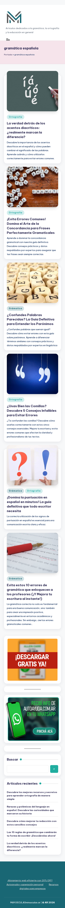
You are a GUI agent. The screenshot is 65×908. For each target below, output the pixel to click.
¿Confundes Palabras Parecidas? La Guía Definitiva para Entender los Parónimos (30, 319)
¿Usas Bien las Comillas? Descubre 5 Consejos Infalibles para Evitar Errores (31, 410)
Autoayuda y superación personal (24, 884)
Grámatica (15, 308)
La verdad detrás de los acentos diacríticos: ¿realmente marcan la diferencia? (27, 847)
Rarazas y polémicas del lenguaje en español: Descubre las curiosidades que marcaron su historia (30, 810)
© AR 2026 (48, 902)
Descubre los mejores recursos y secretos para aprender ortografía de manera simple (32, 796)
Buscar (12, 759)
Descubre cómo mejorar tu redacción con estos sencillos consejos (31, 823)
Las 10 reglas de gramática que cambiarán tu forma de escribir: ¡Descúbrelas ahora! (32, 834)
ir (54, 768)
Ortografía (15, 117)
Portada (8, 54)
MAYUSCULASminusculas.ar (25, 902)
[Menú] (8, 40)
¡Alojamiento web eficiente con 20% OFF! (30, 880)
